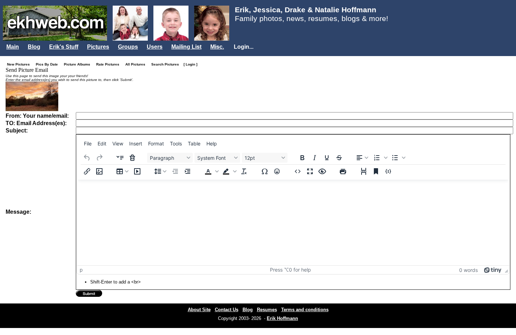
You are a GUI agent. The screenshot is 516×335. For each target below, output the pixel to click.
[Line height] (160, 171)
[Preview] (322, 171)
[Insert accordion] (120, 158)
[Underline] (327, 158)
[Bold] (302, 158)
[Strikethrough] (339, 158)
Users (155, 47)
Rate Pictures (109, 64)
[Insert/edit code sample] (388, 171)
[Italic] (314, 158)
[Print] (343, 171)
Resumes (267, 309)
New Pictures (20, 64)
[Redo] (99, 158)
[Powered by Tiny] (493, 270)
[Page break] (364, 171)
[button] (380, 158)
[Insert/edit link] (87, 171)
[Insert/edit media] (137, 171)
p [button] (81, 270)
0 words (468, 270)
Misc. (217, 47)
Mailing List (186, 47)
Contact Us (226, 309)
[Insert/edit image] (99, 171)
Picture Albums (78, 64)
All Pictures (136, 64)
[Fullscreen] (310, 171)
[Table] (122, 171)
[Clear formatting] (244, 171)
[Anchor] (376, 171)
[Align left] (362, 158)
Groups (128, 47)
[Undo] (87, 158)
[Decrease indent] (175, 171)
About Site (199, 309)
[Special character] (265, 171)
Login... (243, 47)
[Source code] (298, 171)
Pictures (98, 47)
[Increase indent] (187, 171)
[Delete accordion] (132, 158)
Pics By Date (48, 64)
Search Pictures (166, 64)
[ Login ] (190, 64)
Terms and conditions (305, 309)
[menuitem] (87, 143)
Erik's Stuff (63, 47)
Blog (34, 47)
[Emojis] (277, 171)
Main (12, 47)
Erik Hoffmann (282, 318)
